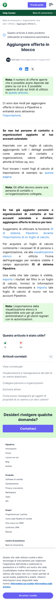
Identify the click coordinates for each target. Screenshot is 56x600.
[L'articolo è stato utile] (5, 343)
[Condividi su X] (32, 69)
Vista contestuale (13, 366)
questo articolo (18, 92)
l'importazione (12, 115)
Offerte (11, 24)
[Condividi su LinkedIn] (26, 69)
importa (42, 287)
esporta (8, 279)
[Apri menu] (51, 4)
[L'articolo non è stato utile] (20, 343)
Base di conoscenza (12, 20)
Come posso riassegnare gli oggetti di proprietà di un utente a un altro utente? (26, 397)
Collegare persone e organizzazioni (23, 383)
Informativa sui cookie (22, 583)
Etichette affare (12, 389)
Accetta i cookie (28, 595)
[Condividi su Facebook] (20, 69)
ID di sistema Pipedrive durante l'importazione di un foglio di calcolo (28, 233)
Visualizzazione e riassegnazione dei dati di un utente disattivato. (27, 375)
